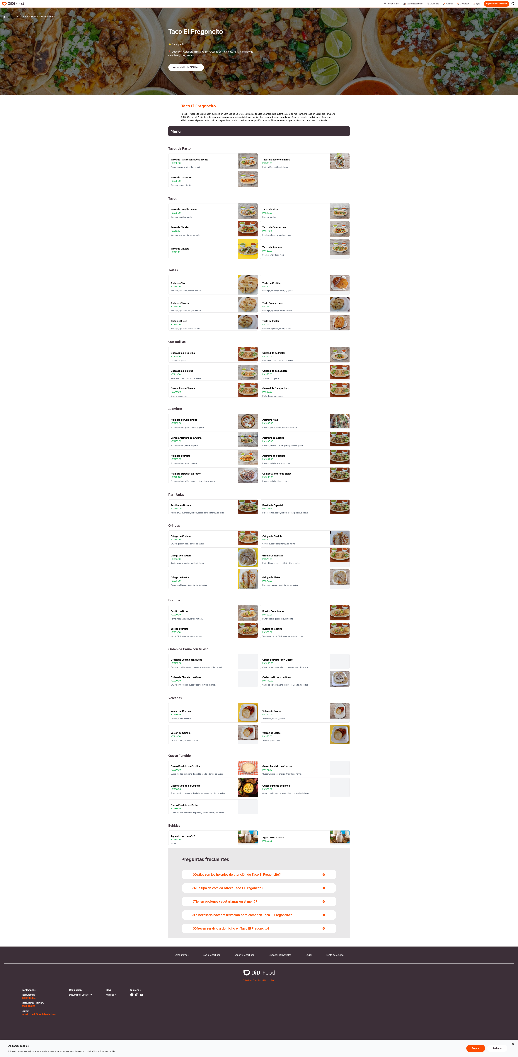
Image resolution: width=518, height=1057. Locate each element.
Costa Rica (257, 980)
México (266, 980)
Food (16, 16)
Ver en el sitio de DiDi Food (186, 67)
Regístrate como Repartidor (496, 4)
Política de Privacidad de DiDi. (102, 1051)
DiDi (8, 16)
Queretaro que (29, 16)
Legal (309, 955)
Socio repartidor (211, 955)
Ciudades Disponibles (279, 955)
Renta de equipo (335, 955)
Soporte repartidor (244, 955)
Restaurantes (182, 955)
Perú (273, 980)
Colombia (247, 980)
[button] (496, 4)
